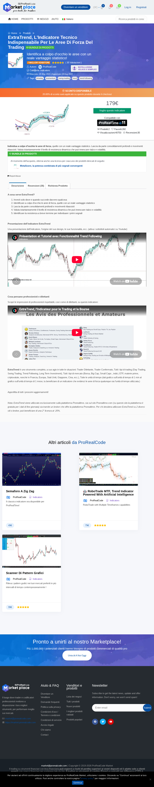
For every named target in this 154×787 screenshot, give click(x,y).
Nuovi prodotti (73, 706)
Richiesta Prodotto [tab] (58, 185)
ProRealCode (49, 66)
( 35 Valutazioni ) (73, 62)
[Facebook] (95, 722)
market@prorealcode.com (18, 718)
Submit (147, 707)
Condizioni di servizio (51, 720)
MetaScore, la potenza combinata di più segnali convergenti (51, 165)
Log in (128, 7)
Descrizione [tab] (17, 185)
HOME (14, 19)
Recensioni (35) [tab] (36, 185)
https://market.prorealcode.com (20, 722)
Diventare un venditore (76, 7)
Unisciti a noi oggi (77, 655)
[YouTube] (111, 722)
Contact (44, 734)
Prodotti (27, 33)
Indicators (45, 70)
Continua (78, 782)
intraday (39, 78)
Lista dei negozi (74, 696)
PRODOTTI (27, 19)
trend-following (86, 78)
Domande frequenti (50, 702)
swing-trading (64, 78)
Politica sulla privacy (51, 707)
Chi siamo (46, 729)
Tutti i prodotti (72, 701)
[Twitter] (103, 722)
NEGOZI (44, 19)
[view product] (31, 475)
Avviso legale (47, 725)
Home (14, 33)
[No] (150, 779)
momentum (51, 78)
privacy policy (87, 778)
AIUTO (55, 19)
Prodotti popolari (74, 719)
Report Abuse (15, 176)
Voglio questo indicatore (112, 110)
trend (74, 78)
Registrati (141, 7)
